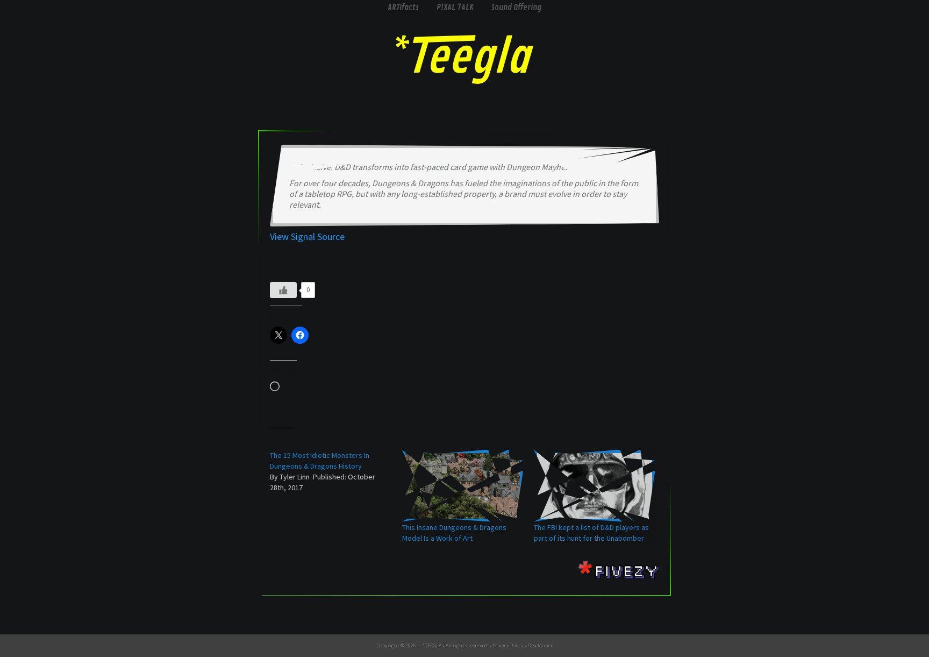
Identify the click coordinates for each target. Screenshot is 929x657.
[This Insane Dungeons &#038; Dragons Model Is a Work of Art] (463, 486)
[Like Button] (283, 290)
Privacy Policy (508, 645)
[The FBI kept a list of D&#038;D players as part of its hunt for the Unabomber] (594, 486)
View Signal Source (307, 236)
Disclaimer (540, 645)
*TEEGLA (432, 645)
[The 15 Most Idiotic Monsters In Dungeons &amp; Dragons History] (336, 471)
